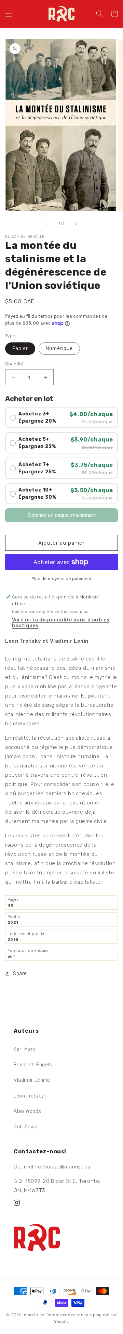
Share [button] (20, 974)
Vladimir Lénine (32, 1080)
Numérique (59, 348)
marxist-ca (34, 1315)
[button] (8, 13)
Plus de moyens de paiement (61, 578)
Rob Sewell (27, 1127)
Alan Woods (27, 1111)
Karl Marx (24, 1049)
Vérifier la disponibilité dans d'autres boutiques (60, 623)
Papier (20, 348)
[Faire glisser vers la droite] (76, 223)
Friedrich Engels (33, 1065)
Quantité (14, 363)
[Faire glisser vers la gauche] (46, 223)
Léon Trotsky (29, 1096)
